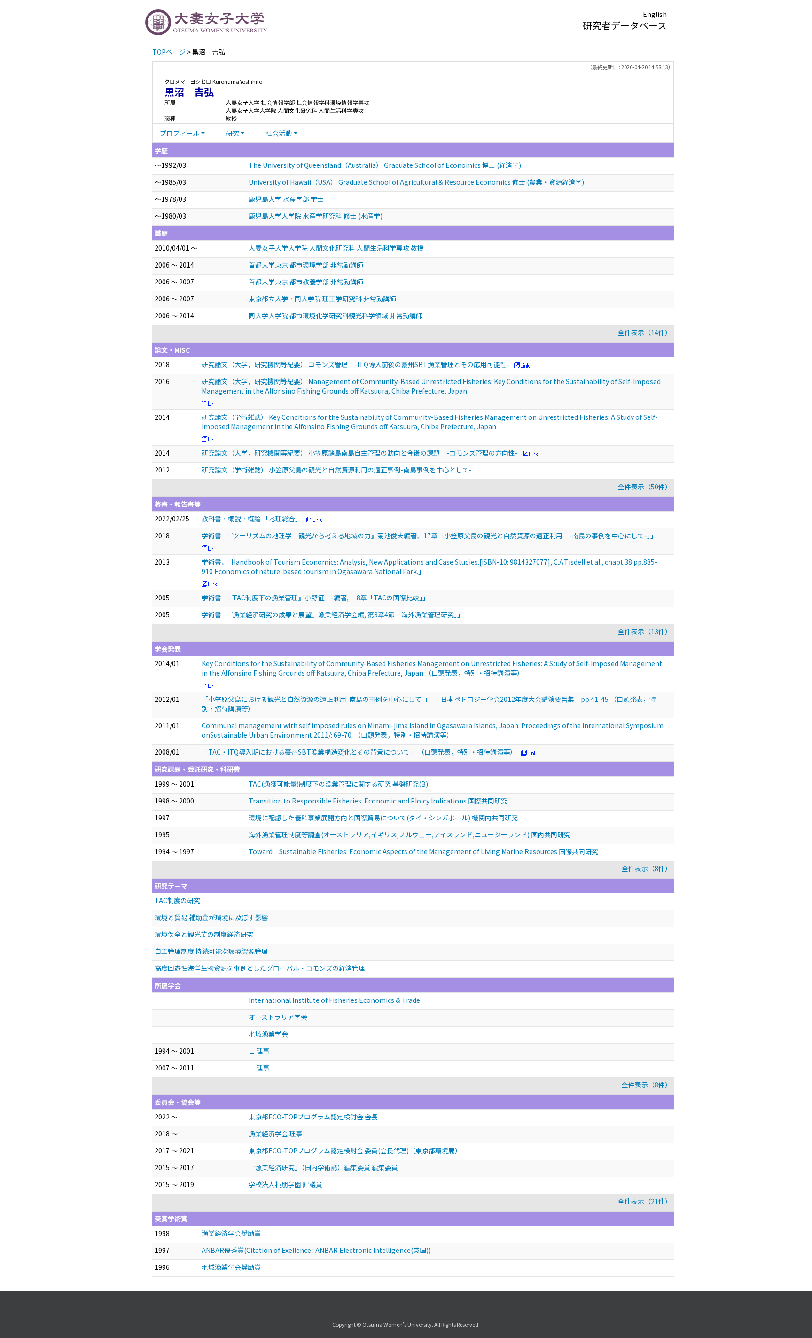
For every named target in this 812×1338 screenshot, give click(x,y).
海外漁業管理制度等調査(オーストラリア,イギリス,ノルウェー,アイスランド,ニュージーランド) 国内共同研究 (409, 834)
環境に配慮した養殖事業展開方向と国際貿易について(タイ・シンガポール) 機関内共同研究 (383, 817)
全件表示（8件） (646, 868)
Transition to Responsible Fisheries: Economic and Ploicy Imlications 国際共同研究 (378, 800)
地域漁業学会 (268, 1034)
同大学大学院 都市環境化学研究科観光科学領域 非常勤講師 (335, 315)
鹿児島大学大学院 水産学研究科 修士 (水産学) (316, 215)
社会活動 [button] (278, 133)
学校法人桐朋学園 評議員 (285, 1184)
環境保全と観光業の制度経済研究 (204, 934)
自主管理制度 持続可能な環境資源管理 (211, 951)
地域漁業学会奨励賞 (231, 1267)
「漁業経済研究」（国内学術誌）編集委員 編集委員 (323, 1167)
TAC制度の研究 (177, 900)
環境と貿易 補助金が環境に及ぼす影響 (211, 917)
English (655, 14)
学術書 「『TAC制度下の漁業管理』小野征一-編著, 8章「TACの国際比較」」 (315, 597)
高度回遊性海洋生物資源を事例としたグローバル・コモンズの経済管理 (260, 968)
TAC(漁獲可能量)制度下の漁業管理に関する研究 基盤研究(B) (338, 783)
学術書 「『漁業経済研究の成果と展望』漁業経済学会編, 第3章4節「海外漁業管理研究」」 (333, 614)
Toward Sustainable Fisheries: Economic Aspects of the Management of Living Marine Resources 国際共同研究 (423, 851)
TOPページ (169, 51)
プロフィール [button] (179, 133)
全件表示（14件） (644, 332)
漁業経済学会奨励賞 (231, 1233)
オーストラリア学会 (278, 1017)
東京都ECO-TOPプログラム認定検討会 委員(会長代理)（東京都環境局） (355, 1150)
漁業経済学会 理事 (276, 1133)
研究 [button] (232, 133)
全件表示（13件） (644, 631)
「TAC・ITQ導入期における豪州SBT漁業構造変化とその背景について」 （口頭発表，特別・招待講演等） (359, 751)
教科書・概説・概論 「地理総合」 (252, 518)
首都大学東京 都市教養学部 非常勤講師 (306, 281)
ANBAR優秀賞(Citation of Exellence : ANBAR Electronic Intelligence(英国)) (316, 1250)
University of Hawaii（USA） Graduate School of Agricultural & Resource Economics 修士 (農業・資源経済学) (416, 182)
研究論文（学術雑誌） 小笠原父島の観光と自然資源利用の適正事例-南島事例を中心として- (337, 469)
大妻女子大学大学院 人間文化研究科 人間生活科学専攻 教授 (336, 247)
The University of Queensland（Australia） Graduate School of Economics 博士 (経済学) (385, 165)
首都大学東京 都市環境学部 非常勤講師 (306, 264)
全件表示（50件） (644, 486)
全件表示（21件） (644, 1201)
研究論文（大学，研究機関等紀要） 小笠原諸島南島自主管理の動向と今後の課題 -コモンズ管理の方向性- (360, 452)
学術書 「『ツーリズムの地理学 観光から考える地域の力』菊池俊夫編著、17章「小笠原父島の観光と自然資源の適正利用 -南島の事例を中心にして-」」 (429, 535)
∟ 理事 (259, 1050)
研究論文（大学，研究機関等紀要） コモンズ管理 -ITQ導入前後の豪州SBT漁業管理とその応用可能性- (355, 364)
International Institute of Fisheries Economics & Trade (334, 1000)
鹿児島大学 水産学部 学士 (286, 199)
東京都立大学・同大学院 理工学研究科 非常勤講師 (322, 298)
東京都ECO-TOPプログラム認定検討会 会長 (313, 1116)
